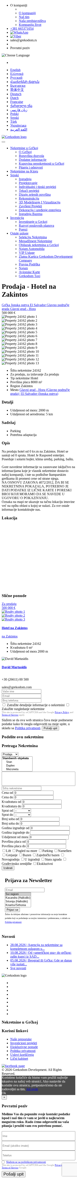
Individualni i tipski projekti (37, 187)
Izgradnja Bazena (30, 214)
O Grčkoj (25, 152)
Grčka (6, 305)
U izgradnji (32, 859)
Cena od (7, 792)
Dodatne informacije (32, 159)
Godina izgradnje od (15, 828)
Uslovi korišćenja (22, 1054)
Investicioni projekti (23, 1043)
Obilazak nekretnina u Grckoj (39, 245)
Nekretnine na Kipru (24, 171)
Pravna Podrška (29, 264)
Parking (47, 851)
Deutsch (15, 94)
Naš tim (24, 17)
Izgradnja (25, 179)
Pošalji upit (50, 728)
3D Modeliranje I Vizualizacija (39, 202)
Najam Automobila (31, 249)
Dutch (14, 98)
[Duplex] (17, 766)
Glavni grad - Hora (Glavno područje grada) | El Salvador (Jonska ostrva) (40, 392)
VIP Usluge (27, 252)
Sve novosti (18, 968)
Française (16, 102)
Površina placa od (14, 841)
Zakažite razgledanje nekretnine (23, 709)
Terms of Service (10, 715)
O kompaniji (27, 13)
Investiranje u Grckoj (33, 221)
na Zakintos (10, 636)
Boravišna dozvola (31, 156)
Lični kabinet (19, 1058)
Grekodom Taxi (29, 276)
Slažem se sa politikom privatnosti (26, 1161)
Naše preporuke (21, 1039)
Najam (23, 268)
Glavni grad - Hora (23, 309)
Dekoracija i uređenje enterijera (40, 210)
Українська (18, 125)
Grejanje (12, 855)
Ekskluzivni (45, 864)
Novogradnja (10, 859)
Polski (14, 114)
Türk (13, 121)
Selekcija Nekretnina (33, 237)
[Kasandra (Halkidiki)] (18, 898)
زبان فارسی (18, 110)
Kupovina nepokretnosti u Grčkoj (41, 163)
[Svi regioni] (18, 894)
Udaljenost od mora (15, 837)
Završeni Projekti (30, 206)
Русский (16, 77)
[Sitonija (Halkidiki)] (18, 901)
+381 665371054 (22, 28)
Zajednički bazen (47, 855)
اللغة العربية (18, 129)
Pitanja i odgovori (31, 167)
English (15, 70)
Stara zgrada (53, 859)
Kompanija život (30, 24)
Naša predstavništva (32, 21)
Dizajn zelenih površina (35, 194)
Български (17, 85)
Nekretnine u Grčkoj (24, 148)
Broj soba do (10, 823)
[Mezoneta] (17, 769)
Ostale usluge (19, 233)
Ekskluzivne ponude (24, 1047)
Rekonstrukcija (29, 198)
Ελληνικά (16, 74)
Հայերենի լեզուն (24, 82)
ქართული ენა (21, 106)
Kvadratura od (11, 802)
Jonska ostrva (20, 305)
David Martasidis (14, 667)
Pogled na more (26, 851)
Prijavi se (12, 909)
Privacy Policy (62, 712)
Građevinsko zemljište (17, 864)
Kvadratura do (11, 806)
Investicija (17, 218)
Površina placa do (14, 846)
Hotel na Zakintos (15, 628)
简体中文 (17, 90)
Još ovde (32, 1089)
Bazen (27, 855)
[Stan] (17, 762)
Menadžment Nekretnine (35, 241)
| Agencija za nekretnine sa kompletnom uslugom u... (36, 947)
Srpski (14, 117)
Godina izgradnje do (15, 832)
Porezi (23, 229)
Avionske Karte (29, 272)
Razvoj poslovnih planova (36, 225)
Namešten (64, 851)
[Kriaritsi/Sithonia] (18, 905)
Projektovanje (28, 183)
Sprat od (7, 810)
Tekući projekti (29, 190)
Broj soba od (10, 819)
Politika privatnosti (27, 728)
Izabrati (8, 868)
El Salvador (38, 305)
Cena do (7, 797)
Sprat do (7, 814)
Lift (8, 851)
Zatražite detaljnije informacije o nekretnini (36, 705)
